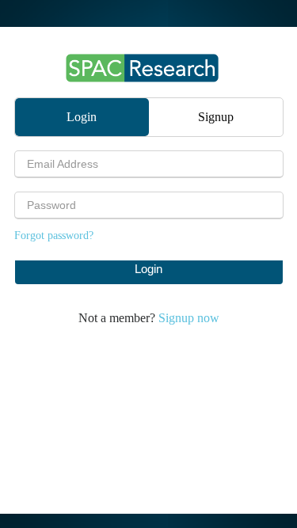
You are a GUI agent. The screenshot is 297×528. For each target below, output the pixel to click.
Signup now (188, 318)
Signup (216, 116)
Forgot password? (53, 235)
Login (82, 116)
